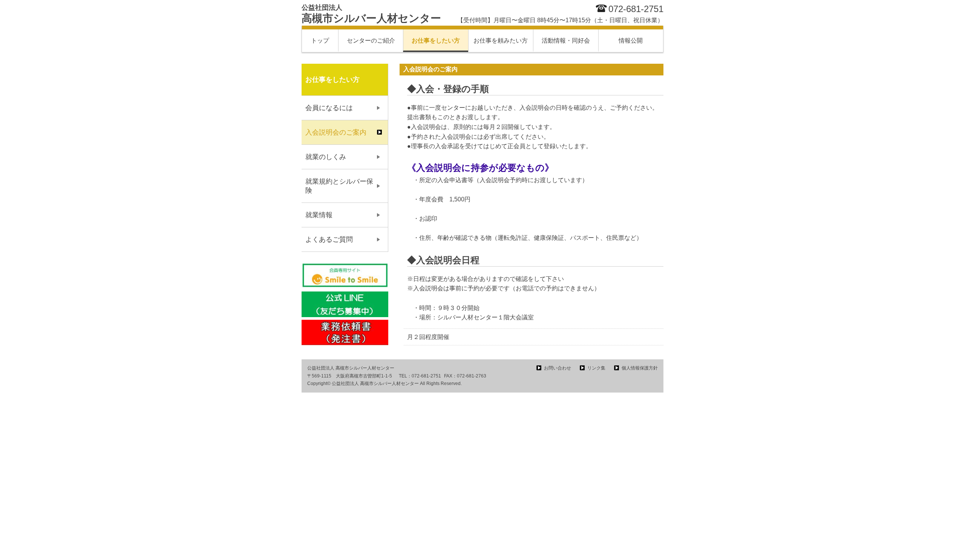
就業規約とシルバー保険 (339, 186)
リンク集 (596, 368)
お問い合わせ (557, 368)
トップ (320, 40)
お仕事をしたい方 (436, 40)
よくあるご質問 (329, 239)
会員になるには (329, 108)
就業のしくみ (325, 157)
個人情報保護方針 (640, 368)
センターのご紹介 (371, 40)
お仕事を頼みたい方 (500, 40)
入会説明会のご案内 (335, 132)
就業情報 (318, 215)
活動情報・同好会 (566, 40)
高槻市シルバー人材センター (371, 14)
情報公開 (631, 40)
